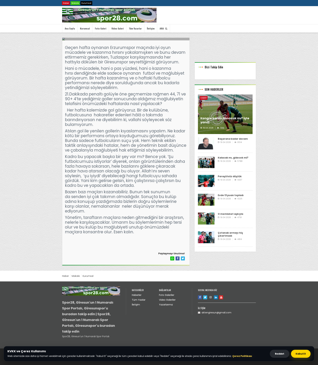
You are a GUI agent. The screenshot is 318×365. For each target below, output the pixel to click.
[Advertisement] (225, 50)
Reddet (279, 353)
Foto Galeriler (166, 295)
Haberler (136, 295)
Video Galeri (117, 28)
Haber (66, 3)
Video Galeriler (167, 299)
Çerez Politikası (242, 356)
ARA (162, 28)
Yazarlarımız (166, 304)
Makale (75, 3)
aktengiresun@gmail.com (215, 312)
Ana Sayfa (70, 28)
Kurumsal (86, 3)
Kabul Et (301, 353)
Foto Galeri (100, 28)
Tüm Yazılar (138, 299)
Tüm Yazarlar (135, 28)
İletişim (151, 28)
